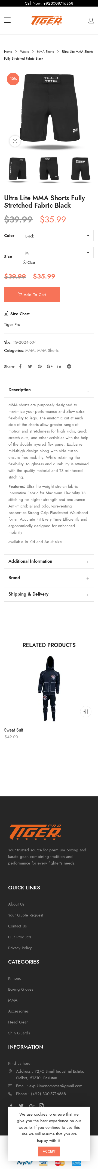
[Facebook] (12, 1106)
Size (8, 256)
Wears (24, 52)
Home (8, 52)
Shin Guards (19, 1033)
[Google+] (32, 1106)
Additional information (30, 561)
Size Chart (19, 314)
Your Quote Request (25, 915)
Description (19, 390)
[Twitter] (22, 1106)
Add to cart (35, 294)
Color (9, 235)
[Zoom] (15, 141)
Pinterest (40, 366)
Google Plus (49, 366)
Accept (49, 1151)
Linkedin (59, 366)
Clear (31, 262)
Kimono (14, 978)
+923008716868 (58, 3)
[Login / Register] (91, 20)
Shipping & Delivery (28, 594)
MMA (30, 350)
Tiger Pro (12, 324)
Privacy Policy (20, 948)
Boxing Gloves (20, 989)
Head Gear (18, 1022)
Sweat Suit (13, 730)
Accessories (18, 1011)
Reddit (69, 366)
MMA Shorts (45, 52)
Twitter (30, 366)
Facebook (20, 366)
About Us (16, 904)
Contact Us (17, 926)
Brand (14, 578)
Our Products (19, 937)
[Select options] (85, 711)
